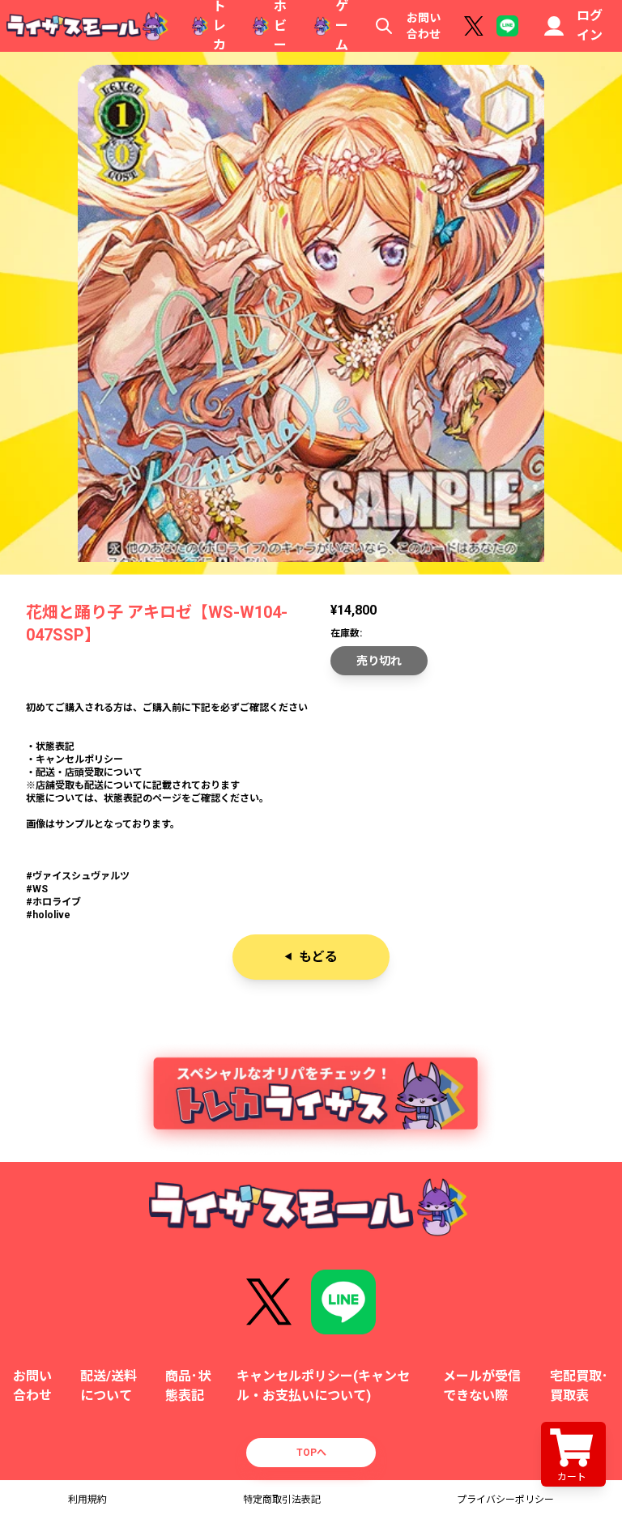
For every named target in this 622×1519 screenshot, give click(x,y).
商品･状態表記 (188, 1385)
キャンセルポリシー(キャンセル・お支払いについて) (323, 1385)
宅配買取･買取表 (579, 1385)
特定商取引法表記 (282, 1499)
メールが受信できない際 (482, 1385)
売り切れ (379, 660)
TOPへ (311, 1452)
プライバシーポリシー (505, 1499)
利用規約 (87, 1499)
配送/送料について (108, 1385)
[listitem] (311, 746)
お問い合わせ (424, 25)
